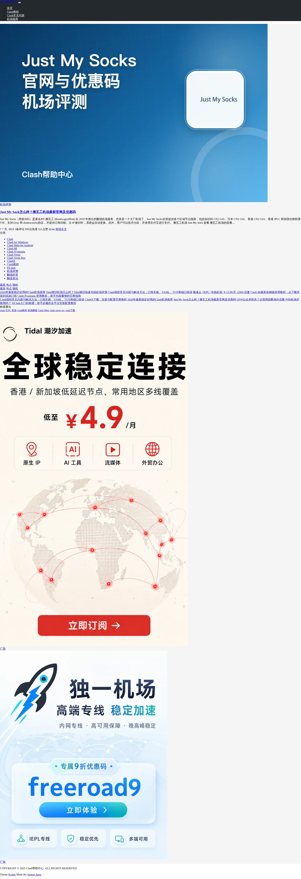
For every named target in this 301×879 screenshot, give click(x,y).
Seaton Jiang (34, 874)
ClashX (11, 261)
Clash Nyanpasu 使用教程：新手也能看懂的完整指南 (49, 295)
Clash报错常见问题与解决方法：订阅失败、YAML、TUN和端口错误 (150, 292)
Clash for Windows (17, 242)
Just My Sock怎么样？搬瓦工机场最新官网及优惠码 (38, 212)
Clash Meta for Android (20, 245)
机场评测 (5, 204)
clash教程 (22, 310)
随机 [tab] (15, 284)
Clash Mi (12, 248)
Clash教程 (13, 11)
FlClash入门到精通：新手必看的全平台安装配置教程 (44, 303)
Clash (10, 239)
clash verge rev (57, 310)
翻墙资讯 (12, 278)
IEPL (8, 310)
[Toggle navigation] (19, 2)
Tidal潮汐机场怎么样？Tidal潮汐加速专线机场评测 (76, 292)
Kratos (12, 874)
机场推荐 (12, 19)
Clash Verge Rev (16, 257)
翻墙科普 (12, 274)
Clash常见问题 (15, 15)
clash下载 (70, 310)
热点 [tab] (9, 284)
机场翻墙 (32, 310)
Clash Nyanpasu (16, 251)
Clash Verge (13, 254)
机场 (14, 310)
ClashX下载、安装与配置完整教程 (106, 299)
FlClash (11, 267)
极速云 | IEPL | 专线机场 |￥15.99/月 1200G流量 (221, 292)
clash (2, 310)
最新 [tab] (3, 284)
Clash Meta (43, 310)
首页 (10, 8)
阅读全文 (61, 229)
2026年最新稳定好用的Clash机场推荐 (22, 292)
